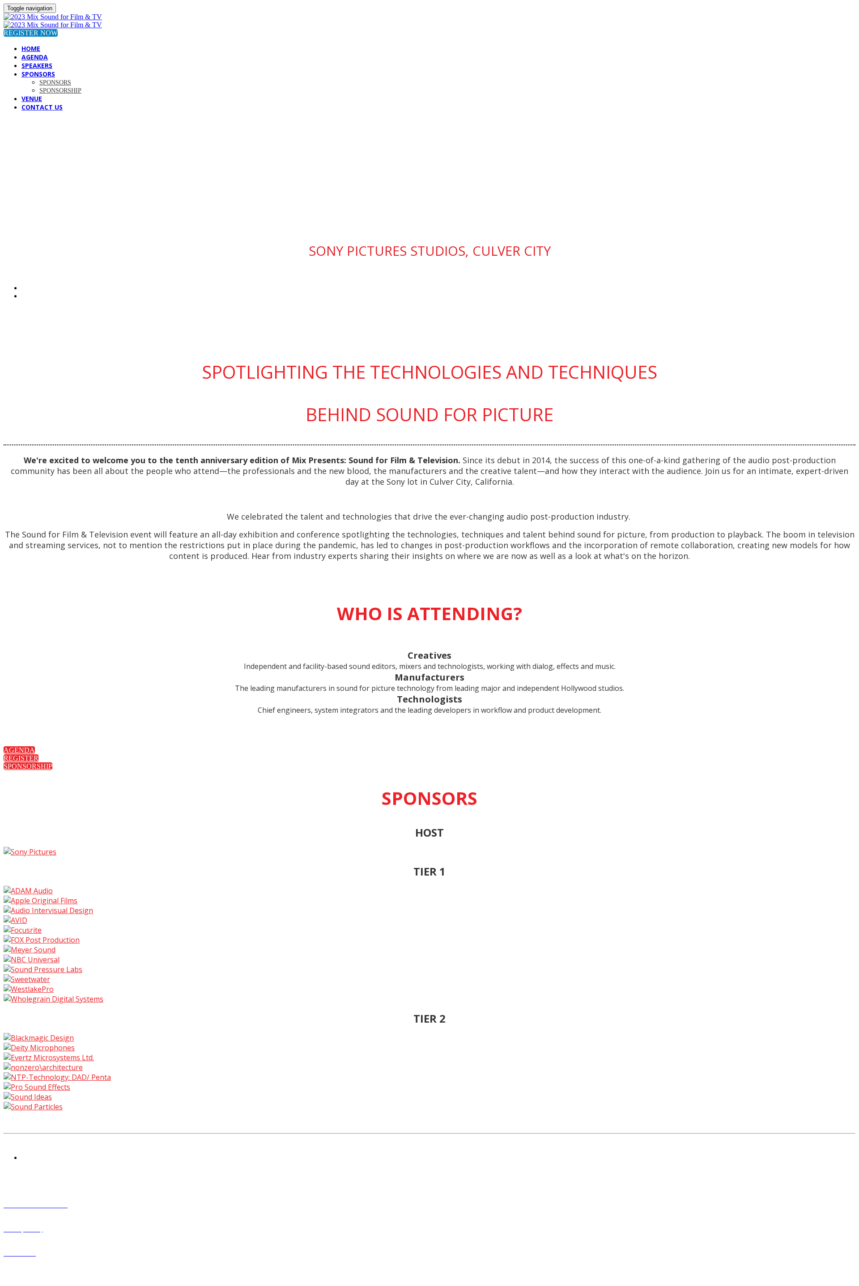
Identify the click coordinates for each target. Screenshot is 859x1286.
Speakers (36, 65)
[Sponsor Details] (30, 852)
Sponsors (38, 74)
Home (30, 48)
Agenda (34, 57)
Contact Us (42, 107)
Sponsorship (60, 90)
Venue (31, 98)
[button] (31, 33)
